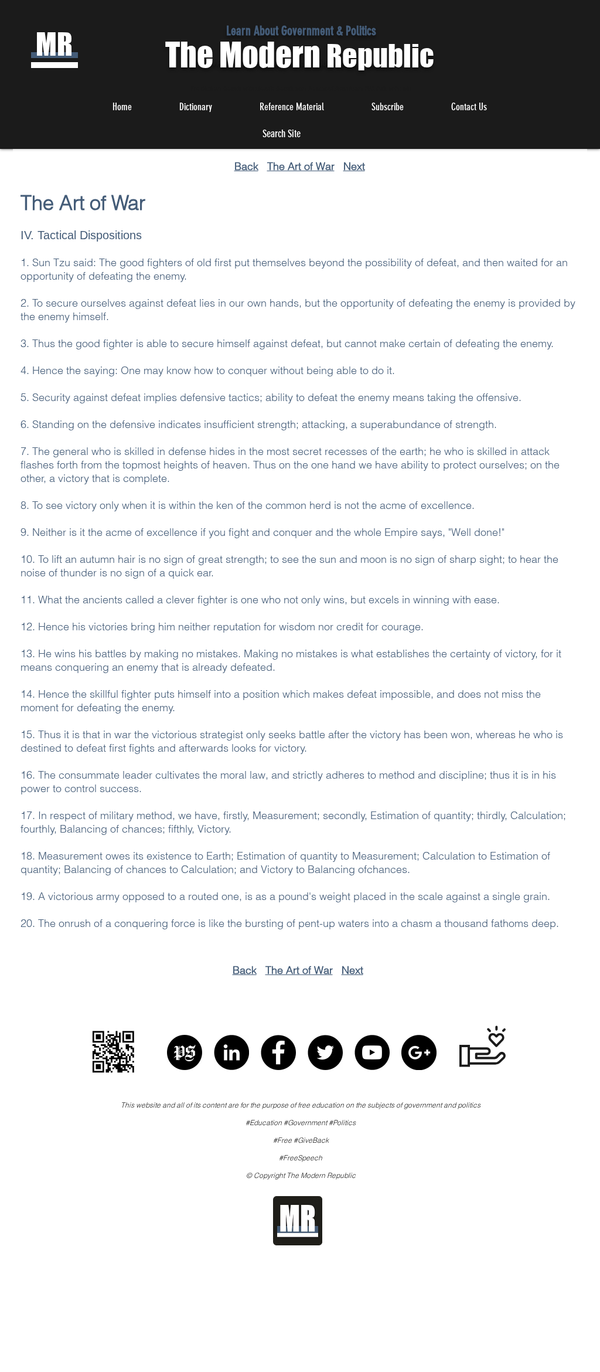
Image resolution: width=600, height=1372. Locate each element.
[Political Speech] (184, 1052)
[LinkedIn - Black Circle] (231, 1052)
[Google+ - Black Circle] (419, 1052)
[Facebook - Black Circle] (278, 1052)
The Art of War (301, 166)
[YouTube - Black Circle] (372, 1052)
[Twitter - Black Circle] (325, 1052)
